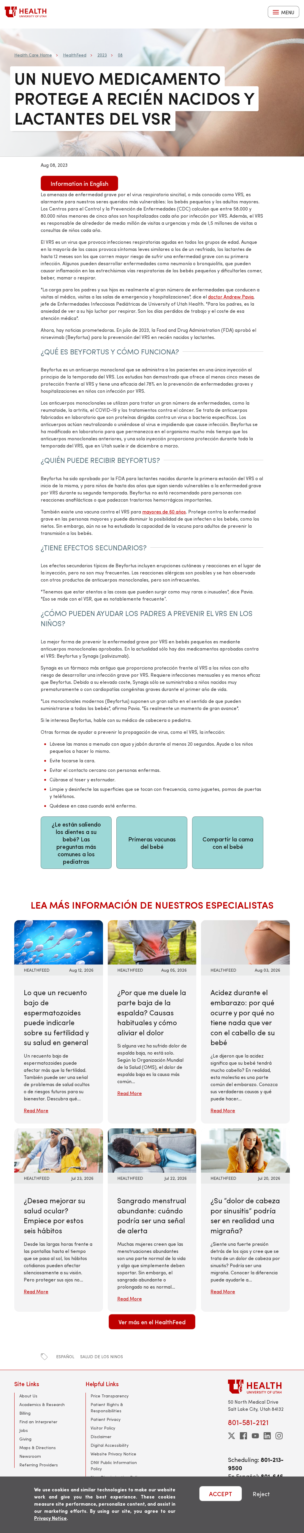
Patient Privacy (106, 1419)
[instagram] (279, 1435)
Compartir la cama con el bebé (227, 842)
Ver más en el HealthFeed (152, 1322)
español (65, 1356)
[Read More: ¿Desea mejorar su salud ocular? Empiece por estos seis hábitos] (58, 1149)
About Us (28, 1396)
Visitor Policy (103, 1428)
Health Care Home (33, 55)
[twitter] (231, 1435)
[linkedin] (267, 1435)
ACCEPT (220, 1494)
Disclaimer (101, 1436)
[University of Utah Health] (25, 12)
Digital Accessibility (110, 1445)
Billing (25, 1413)
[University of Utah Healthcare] (259, 1387)
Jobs (23, 1430)
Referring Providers (38, 1465)
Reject (261, 1494)
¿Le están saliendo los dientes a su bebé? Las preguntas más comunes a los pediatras (76, 842)
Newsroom (30, 1456)
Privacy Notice (50, 1518)
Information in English (79, 183)
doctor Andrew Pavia (231, 296)
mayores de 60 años (164, 511)
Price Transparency (110, 1396)
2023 (102, 55)
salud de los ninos (101, 1356)
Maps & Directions (37, 1447)
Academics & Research (42, 1404)
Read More (36, 1110)
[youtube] (255, 1435)
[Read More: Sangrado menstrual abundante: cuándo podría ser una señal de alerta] (152, 1149)
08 (120, 55)
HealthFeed (74, 55)
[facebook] (243, 1435)
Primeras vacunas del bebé (152, 842)
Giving (25, 1439)
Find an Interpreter (38, 1421)
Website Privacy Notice (113, 1454)
